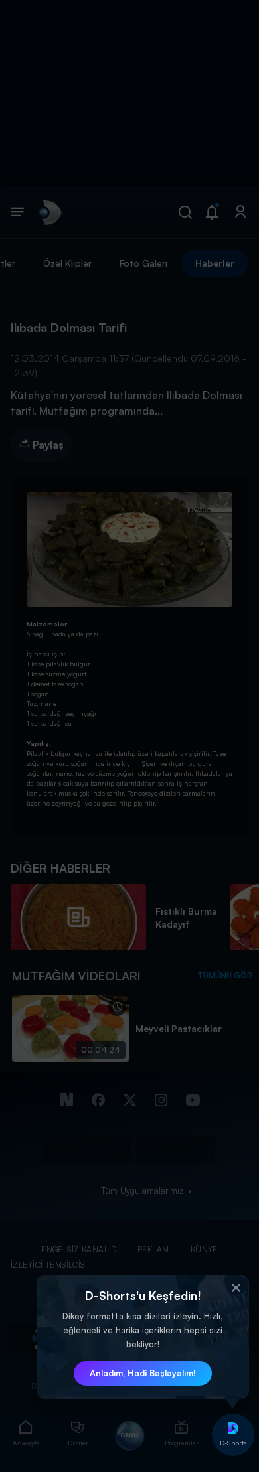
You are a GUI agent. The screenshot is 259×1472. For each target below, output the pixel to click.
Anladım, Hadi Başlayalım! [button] (143, 1373)
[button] (236, 1288)
